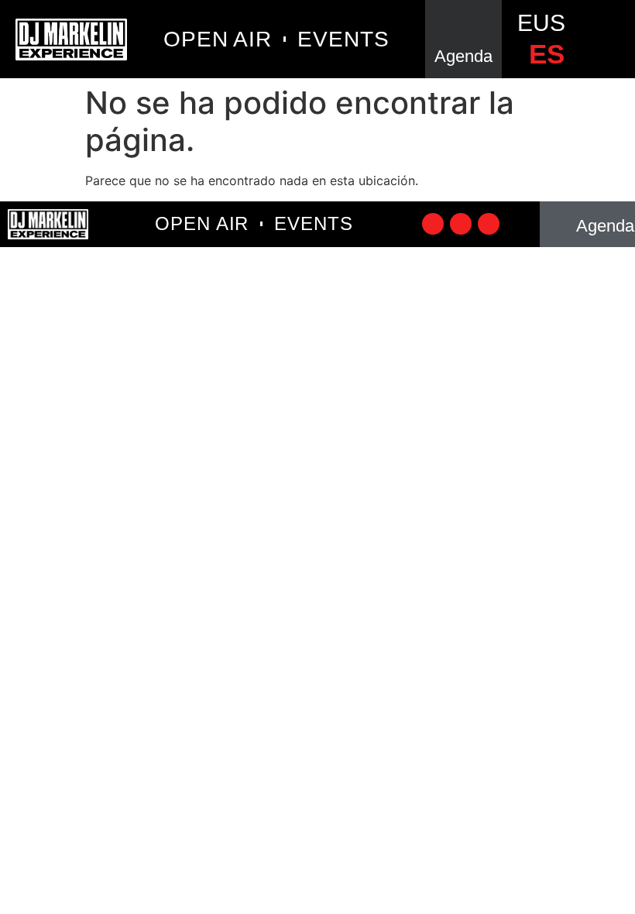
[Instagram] (461, 224)
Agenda (463, 56)
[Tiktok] (433, 224)
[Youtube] (488, 224)
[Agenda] (464, 26)
